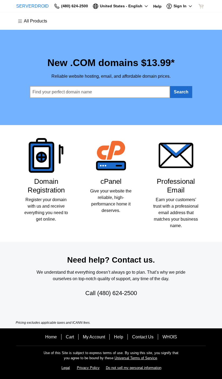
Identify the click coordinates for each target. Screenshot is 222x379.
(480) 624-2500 (117, 293)
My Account (94, 337)
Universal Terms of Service (136, 358)
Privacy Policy (88, 368)
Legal (65, 368)
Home (51, 337)
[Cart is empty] (201, 6)
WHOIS (169, 337)
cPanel (111, 181)
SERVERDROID (32, 6)
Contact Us (143, 337)
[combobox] (99, 92)
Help (118, 337)
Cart (70, 337)
